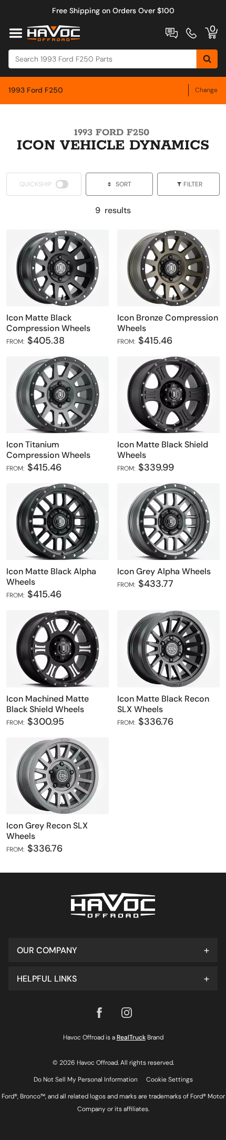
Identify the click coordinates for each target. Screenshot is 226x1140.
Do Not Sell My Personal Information (86, 1079)
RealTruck (131, 1037)
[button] (113, 950)
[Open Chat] (172, 33)
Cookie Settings (169, 1079)
